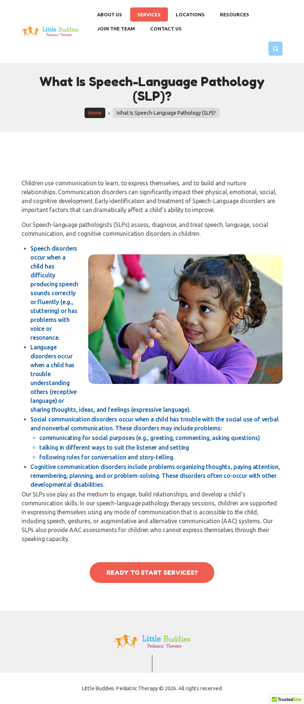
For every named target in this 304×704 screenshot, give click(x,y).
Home (95, 113)
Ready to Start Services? (152, 572)
